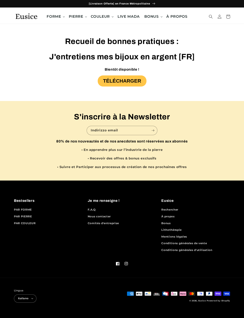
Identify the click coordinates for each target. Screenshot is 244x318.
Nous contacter (99, 216)
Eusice (202, 300)
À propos (168, 216)
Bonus (166, 223)
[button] (55, 16)
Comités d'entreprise (103, 223)
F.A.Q (92, 209)
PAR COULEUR (25, 223)
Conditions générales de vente (184, 243)
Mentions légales (174, 236)
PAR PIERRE (23, 216)
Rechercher (169, 209)
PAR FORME (23, 209)
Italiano (23, 298)
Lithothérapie (171, 229)
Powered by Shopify (218, 300)
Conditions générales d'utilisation (186, 250)
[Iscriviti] (153, 130)
